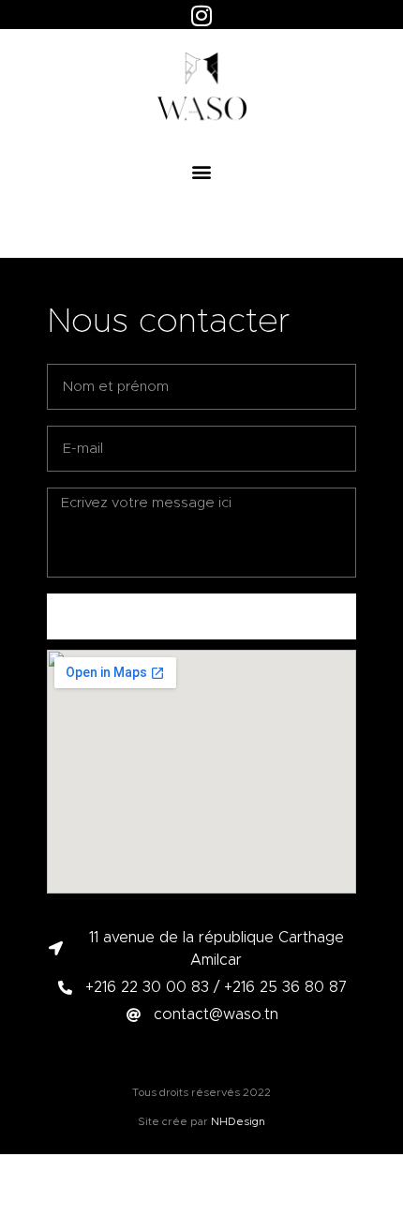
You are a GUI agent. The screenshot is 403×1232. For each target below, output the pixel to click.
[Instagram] (201, 15)
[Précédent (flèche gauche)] (33, 616)
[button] (202, 171)
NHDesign (238, 1121)
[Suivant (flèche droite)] (370, 616)
